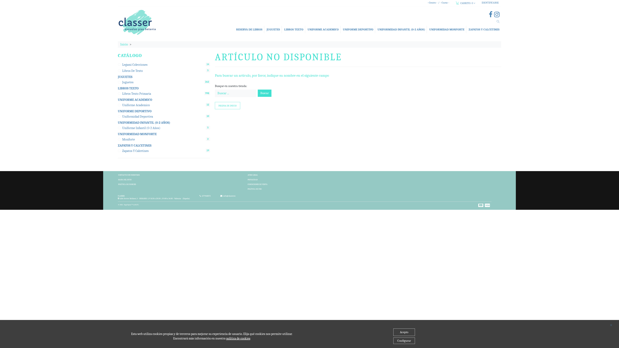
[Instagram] (497, 16)
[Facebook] (491, 16)
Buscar (264, 93)
